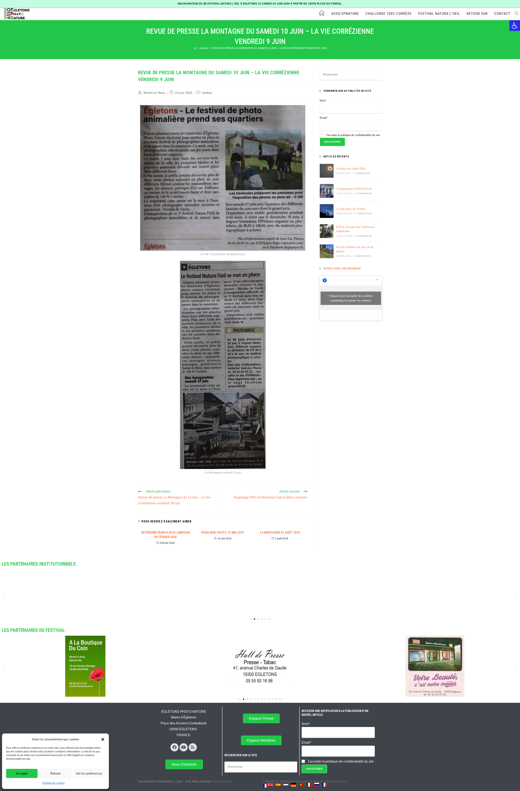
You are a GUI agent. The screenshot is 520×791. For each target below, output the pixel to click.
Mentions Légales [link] (294, 781)
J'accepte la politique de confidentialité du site (352, 135)
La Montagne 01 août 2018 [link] (280, 532)
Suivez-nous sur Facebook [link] (342, 268)
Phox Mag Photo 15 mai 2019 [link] (222, 532)
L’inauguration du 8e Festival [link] (354, 188)
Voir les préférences (89, 773)
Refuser (55, 773)
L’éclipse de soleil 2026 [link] (350, 168)
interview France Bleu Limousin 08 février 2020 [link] (165, 535)
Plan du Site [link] (335, 781)
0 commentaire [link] (361, 173)
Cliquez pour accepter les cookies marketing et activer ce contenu (351, 298)
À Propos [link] (270, 781)
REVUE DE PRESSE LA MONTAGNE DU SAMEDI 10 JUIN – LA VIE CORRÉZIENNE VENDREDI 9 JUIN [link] (269, 48)
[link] (514, 25)
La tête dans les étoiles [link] (350, 208)
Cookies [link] (317, 781)
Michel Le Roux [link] (154, 92)
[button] (103, 739)
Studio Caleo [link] (221, 781)
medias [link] (207, 92)
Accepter (22, 773)
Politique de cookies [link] (53, 783)
